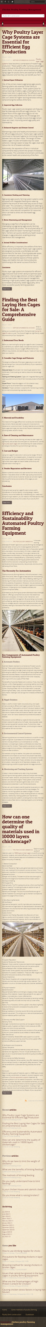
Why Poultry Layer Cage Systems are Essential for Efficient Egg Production (22, 42)
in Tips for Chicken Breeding (11, 1136)
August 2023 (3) (7, 1232)
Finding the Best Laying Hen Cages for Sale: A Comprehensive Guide (21, 309)
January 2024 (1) (7, 1223)
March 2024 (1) (7, 1218)
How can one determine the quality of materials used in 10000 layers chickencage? (20, 829)
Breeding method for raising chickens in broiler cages (22, 1266)
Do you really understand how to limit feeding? (21, 1182)
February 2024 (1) (7, 1221)
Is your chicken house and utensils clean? (22, 1189)
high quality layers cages (10, 444)
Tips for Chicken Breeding (23, 542)
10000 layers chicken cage (22, 853)
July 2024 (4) (6, 1212)
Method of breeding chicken (24, 60)
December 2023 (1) (8, 1225)
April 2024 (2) (6, 1216)
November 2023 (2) (8, 1227)
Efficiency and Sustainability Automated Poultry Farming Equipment (23, 523)
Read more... (7, 289)
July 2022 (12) (6, 1236)
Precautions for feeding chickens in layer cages (22, 1258)
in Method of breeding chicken (11, 1120)
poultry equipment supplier (19, 1077)
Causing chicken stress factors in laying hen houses (23, 1290)
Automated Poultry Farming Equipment (21, 656)
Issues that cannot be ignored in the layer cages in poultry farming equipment (23, 1274)
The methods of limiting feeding (18, 1175)
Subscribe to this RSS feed (36, 1101)
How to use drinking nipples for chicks (21, 1251)
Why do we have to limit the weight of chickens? (21, 1162)
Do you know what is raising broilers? (20, 1195)
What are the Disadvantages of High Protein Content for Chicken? (20, 1282)
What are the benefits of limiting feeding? (23, 1169)
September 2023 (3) (8, 1230)
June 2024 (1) (6, 1214)
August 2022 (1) (7, 1234)
